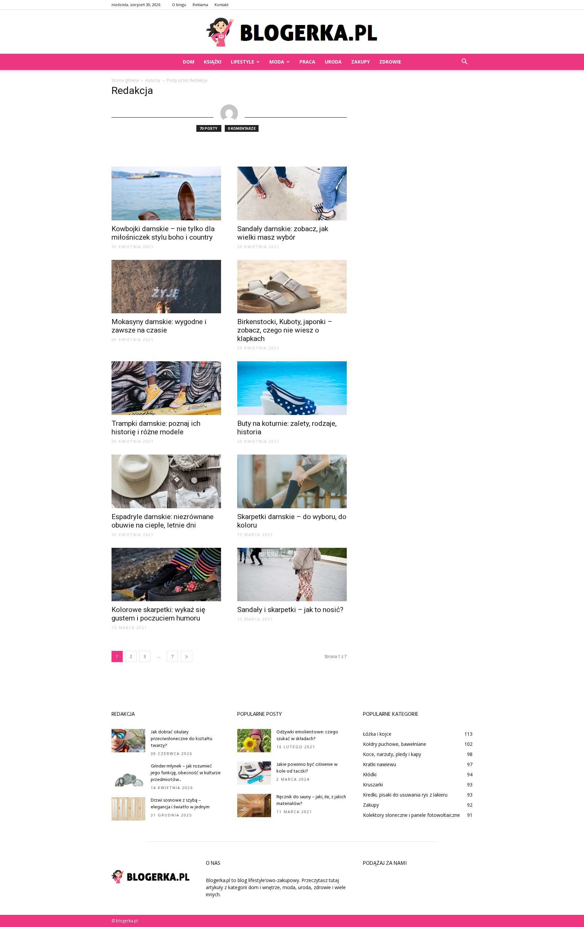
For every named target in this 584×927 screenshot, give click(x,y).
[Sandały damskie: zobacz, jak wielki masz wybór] (292, 193)
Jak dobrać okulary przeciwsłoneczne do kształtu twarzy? (181, 739)
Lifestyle (242, 61)
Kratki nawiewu (379, 764)
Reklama (200, 4)
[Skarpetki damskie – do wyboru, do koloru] (292, 481)
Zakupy (360, 61)
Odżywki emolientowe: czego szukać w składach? (307, 735)
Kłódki (369, 774)
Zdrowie (390, 61)
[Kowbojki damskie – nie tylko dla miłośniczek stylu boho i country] (166, 193)
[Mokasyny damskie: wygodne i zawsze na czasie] (166, 287)
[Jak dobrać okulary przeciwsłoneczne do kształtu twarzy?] (128, 740)
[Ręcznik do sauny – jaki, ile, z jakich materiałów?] (254, 805)
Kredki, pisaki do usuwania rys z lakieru (405, 794)
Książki (212, 61)
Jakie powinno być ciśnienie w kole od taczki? (307, 768)
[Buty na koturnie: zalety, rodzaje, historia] (292, 388)
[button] (464, 62)
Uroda (333, 61)
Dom (188, 61)
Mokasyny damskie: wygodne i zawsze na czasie (159, 326)
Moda (276, 61)
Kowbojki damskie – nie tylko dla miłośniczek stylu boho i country (163, 233)
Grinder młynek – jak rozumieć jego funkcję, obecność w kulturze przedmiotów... (186, 773)
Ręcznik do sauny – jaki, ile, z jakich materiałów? (311, 800)
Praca (307, 61)
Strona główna (125, 80)
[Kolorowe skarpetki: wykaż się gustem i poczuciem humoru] (166, 575)
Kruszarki (373, 784)
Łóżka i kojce (377, 734)
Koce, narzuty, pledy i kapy (392, 754)
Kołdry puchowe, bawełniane (394, 744)
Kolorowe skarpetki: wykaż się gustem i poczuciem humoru (158, 614)
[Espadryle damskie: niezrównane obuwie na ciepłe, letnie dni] (166, 481)
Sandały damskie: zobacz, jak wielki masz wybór (282, 233)
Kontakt (221, 4)
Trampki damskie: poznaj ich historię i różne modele (156, 427)
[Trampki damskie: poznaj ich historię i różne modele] (166, 388)
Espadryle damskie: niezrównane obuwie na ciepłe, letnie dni (163, 521)
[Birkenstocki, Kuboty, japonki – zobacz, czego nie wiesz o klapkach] (292, 287)
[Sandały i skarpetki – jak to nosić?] (292, 575)
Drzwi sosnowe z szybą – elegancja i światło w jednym (180, 804)
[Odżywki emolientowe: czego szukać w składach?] (254, 740)
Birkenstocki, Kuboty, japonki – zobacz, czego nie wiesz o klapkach (284, 330)
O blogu (179, 4)
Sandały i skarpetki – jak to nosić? (290, 610)
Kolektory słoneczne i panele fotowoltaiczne (411, 815)
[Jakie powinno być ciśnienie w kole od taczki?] (254, 773)
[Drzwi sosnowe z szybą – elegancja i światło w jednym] (128, 809)
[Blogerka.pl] (292, 32)
